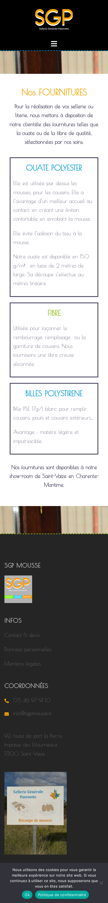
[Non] (101, 883)
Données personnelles (27, 649)
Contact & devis (22, 635)
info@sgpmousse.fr (32, 713)
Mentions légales (22, 664)
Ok (27, 895)
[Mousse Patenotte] (54, 18)
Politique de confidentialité (62, 895)
